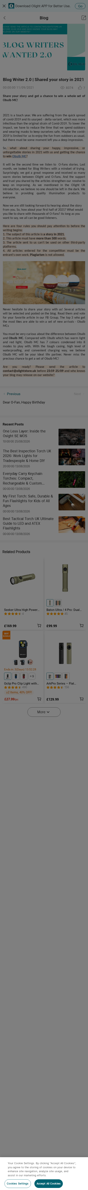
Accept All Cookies (49, 1183)
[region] (44, 1173)
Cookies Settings (18, 1183)
